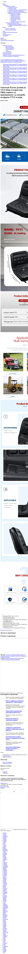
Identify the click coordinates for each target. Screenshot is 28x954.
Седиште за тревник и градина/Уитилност (17, 9)
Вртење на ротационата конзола (18, 21)
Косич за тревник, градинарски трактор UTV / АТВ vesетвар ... (15, 701)
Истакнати (5, 35)
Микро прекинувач (10, 47)
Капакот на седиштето (16, 14)
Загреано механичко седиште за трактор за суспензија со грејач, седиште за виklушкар (12, 659)
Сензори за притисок (15, 16)
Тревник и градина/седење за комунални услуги (14, 55)
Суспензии (13, 20)
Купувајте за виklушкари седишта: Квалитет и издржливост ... (13, 748)
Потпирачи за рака (15, 15)
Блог (4, 31)
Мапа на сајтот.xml (7, 763)
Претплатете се (4, 783)
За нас (4, 33)
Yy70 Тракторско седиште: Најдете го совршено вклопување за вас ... (15, 738)
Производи (5, 5)
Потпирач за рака (9, 46)
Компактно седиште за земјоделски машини (12, 719)
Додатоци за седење (7, 45)
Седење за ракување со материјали (16, 10)
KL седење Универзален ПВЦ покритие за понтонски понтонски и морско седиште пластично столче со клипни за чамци (14, 656)
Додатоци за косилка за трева (12, 22)
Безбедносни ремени (15, 18)
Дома (4, 3)
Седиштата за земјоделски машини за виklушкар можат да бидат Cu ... (15, 729)
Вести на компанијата (10, 28)
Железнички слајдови (16, 19)
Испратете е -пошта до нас (6, 630)
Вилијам (2, 787)
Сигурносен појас (10, 49)
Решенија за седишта (10, 6)
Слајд (7, 50)
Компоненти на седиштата (14, 13)
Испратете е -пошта (5, 786)
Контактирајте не (7, 34)
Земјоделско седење (12, 7)
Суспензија (8, 51)
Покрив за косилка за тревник (15, 24)
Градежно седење (12, 8)
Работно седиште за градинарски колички (17, 12)
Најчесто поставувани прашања (10, 32)
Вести (4, 27)
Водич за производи (7, 762)
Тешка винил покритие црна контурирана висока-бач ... (14, 711)
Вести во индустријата (11, 29)
